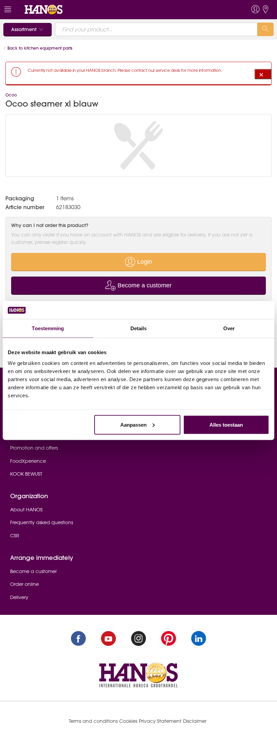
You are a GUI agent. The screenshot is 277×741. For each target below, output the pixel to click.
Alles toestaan (226, 424)
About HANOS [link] (26, 509)
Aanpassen (133, 424)
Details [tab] (138, 328)
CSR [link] (14, 535)
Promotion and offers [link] (34, 448)
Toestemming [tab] (48, 328)
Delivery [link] (19, 597)
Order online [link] (24, 584)
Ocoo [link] (11, 95)
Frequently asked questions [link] (41, 522)
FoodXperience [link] (28, 461)
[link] (43, 9)
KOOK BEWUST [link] (26, 474)
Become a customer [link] (33, 571)
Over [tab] (229, 328)
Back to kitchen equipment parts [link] (39, 48)
